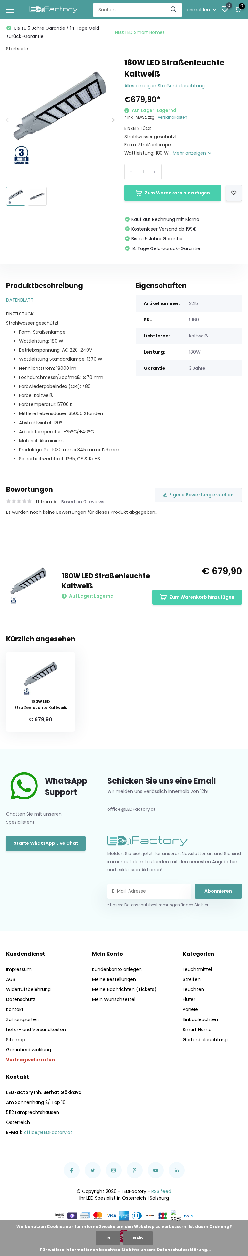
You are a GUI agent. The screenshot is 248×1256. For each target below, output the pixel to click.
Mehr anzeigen (190, 153)
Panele (190, 1009)
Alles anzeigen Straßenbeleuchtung (164, 86)
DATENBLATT (20, 300)
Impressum (19, 969)
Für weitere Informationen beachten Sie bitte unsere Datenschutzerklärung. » (126, 1249)
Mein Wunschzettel (113, 999)
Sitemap (15, 1039)
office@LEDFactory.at (48, 1132)
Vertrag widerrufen (30, 1059)
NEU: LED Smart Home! (139, 32)
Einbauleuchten (200, 1019)
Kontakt (15, 1009)
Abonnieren (218, 891)
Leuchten (193, 989)
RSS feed (161, 1191)
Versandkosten (172, 117)
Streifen (192, 979)
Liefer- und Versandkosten (36, 1029)
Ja (107, 1238)
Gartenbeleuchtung (205, 1039)
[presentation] (8, 120)
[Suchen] (174, 10)
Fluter (189, 999)
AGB (10, 979)
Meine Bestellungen (114, 979)
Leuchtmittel (197, 969)
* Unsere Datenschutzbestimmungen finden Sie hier (157, 905)
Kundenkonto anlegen (117, 969)
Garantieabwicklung (28, 1049)
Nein (138, 1238)
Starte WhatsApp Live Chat (46, 843)
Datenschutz (20, 999)
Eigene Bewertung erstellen (201, 494)
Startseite (17, 48)
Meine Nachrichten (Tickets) (124, 989)
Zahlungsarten (22, 1019)
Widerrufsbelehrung (28, 989)
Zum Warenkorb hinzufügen (177, 193)
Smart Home (197, 1029)
